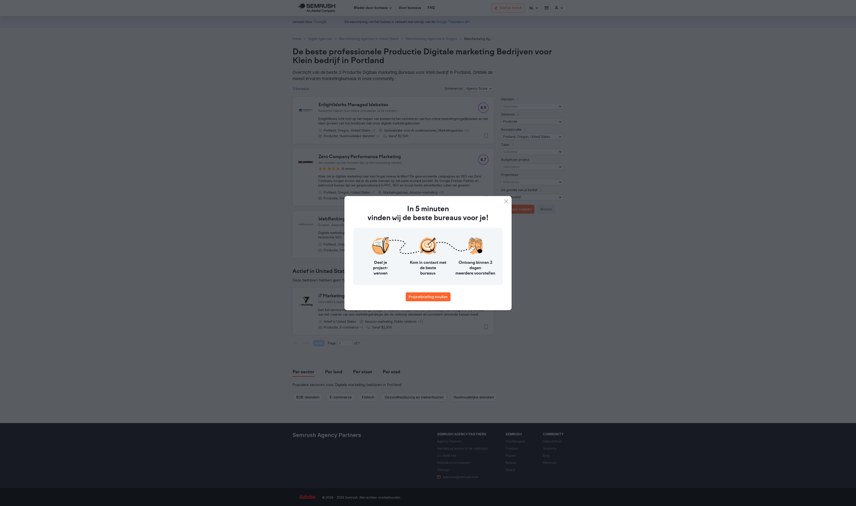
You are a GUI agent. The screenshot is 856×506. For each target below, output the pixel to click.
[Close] (506, 201)
